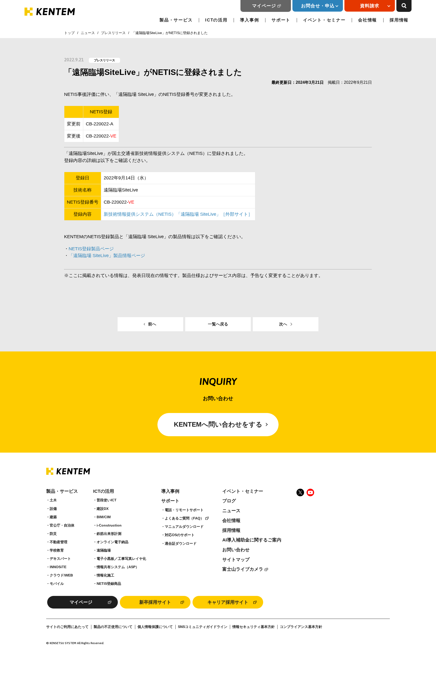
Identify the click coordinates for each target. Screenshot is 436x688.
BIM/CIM (104, 517)
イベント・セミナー (324, 20)
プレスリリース (113, 33)
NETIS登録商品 (109, 584)
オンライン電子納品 (112, 542)
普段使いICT (107, 500)
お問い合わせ (236, 549)
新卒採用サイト (155, 602)
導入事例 (249, 20)
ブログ (229, 500)
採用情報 (399, 20)
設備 (53, 509)
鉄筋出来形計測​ (109, 534)
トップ (69, 33)
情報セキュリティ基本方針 (253, 627)
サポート (280, 20)
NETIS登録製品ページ (91, 248)
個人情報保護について (155, 627)
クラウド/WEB (61, 575)
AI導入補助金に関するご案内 (251, 539)
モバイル (57, 584)
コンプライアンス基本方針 (301, 627)
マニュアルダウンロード (184, 527)
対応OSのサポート (180, 535)
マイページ (264, 5)
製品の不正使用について (113, 627)
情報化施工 (105, 575)
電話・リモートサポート (184, 510)
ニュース (88, 33)
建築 (53, 517)
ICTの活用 (216, 20)
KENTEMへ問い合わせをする (218, 424)
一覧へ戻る (218, 324)
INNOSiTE (58, 567)
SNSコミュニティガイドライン (202, 627)
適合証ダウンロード (181, 543)
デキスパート (60, 559)
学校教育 (57, 550)
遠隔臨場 (104, 550)
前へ (152, 324)
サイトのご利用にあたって (67, 627)
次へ (283, 324)
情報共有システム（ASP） (118, 567)
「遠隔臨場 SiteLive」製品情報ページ (107, 255)
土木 (53, 500)
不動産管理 (58, 542)
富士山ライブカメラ (242, 569)
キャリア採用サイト (227, 602)
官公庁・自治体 (62, 525)
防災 (53, 534)
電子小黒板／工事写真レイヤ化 (121, 559)
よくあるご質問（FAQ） (184, 518)
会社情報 (367, 20)
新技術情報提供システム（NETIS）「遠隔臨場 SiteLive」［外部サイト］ (178, 214)
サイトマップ (236, 559)
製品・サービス (176, 20)
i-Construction (109, 525)
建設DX (102, 509)
